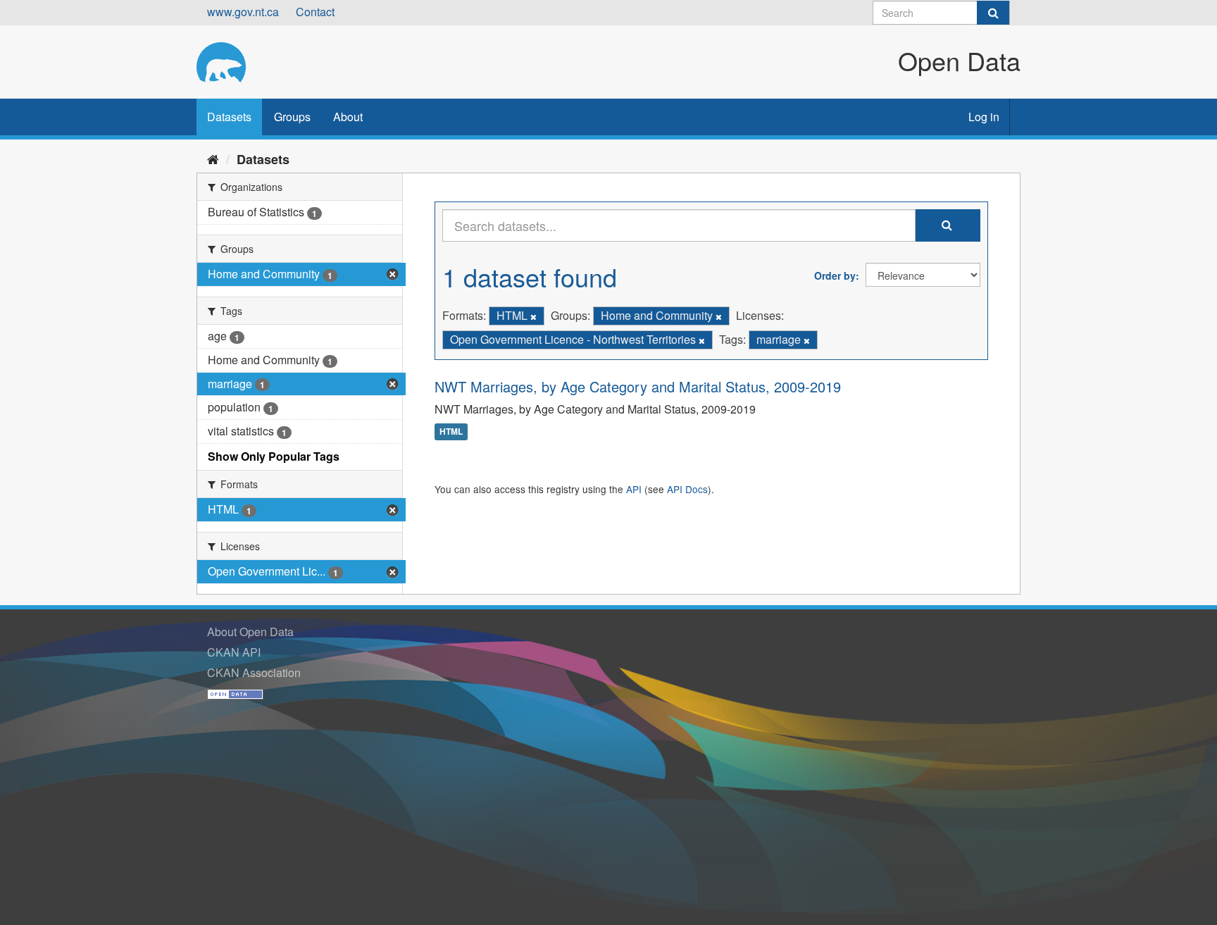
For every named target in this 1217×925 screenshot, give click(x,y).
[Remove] (533, 316)
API (634, 489)
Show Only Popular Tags (273, 456)
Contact (315, 12)
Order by (835, 275)
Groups (292, 116)
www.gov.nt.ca (243, 12)
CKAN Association (254, 672)
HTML (451, 432)
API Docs (687, 489)
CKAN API (234, 652)
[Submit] (993, 13)
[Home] (213, 158)
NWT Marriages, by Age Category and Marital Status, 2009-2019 (638, 386)
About (348, 116)
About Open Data (250, 631)
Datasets (229, 116)
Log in (983, 116)
